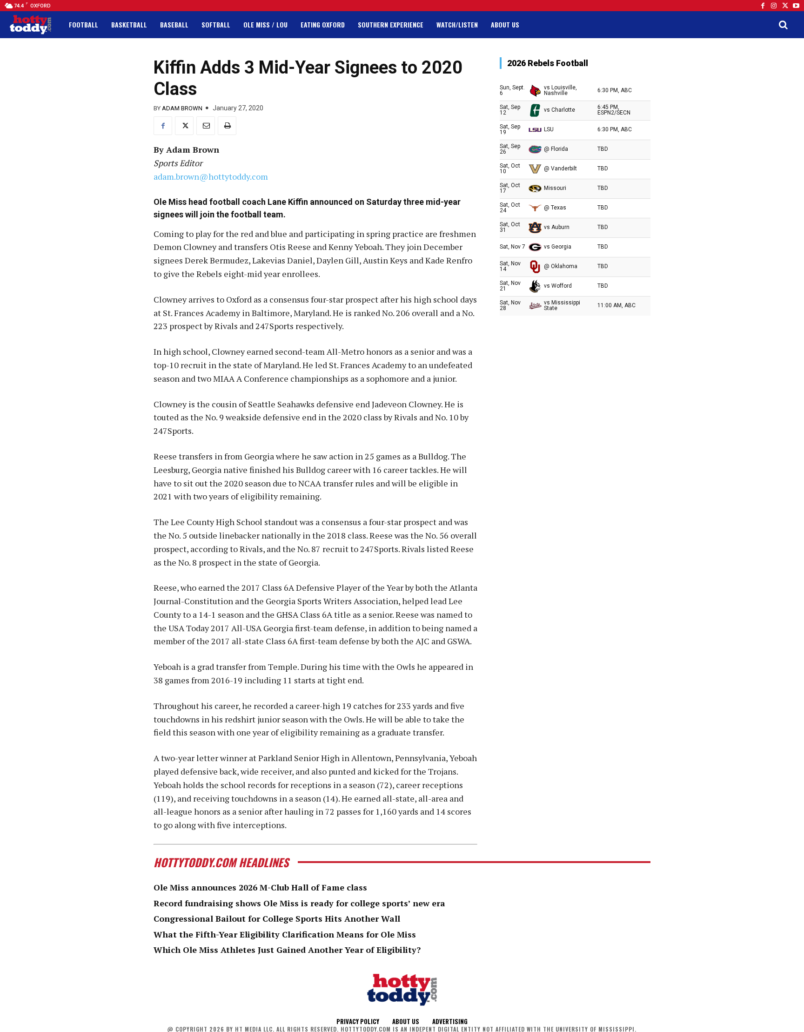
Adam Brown (182, 108)
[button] (783, 24)
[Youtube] (796, 5)
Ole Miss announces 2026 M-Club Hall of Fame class (260, 887)
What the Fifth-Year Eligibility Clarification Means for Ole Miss (285, 934)
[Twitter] (785, 5)
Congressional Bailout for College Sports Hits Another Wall (277, 918)
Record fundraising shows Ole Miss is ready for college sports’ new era (299, 903)
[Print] (227, 125)
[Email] (205, 125)
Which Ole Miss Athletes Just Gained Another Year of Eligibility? (287, 949)
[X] (184, 125)
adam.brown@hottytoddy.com (211, 176)
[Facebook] (762, 5)
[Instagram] (773, 5)
